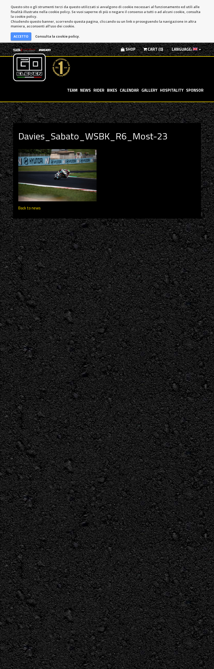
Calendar (129, 90)
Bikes (112, 90)
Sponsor (195, 90)
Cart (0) (155, 49)
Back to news (29, 208)
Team (72, 90)
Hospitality (171, 90)
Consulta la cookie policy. (57, 36)
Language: (182, 49)
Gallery (149, 90)
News (85, 90)
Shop (130, 49)
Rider (98, 90)
